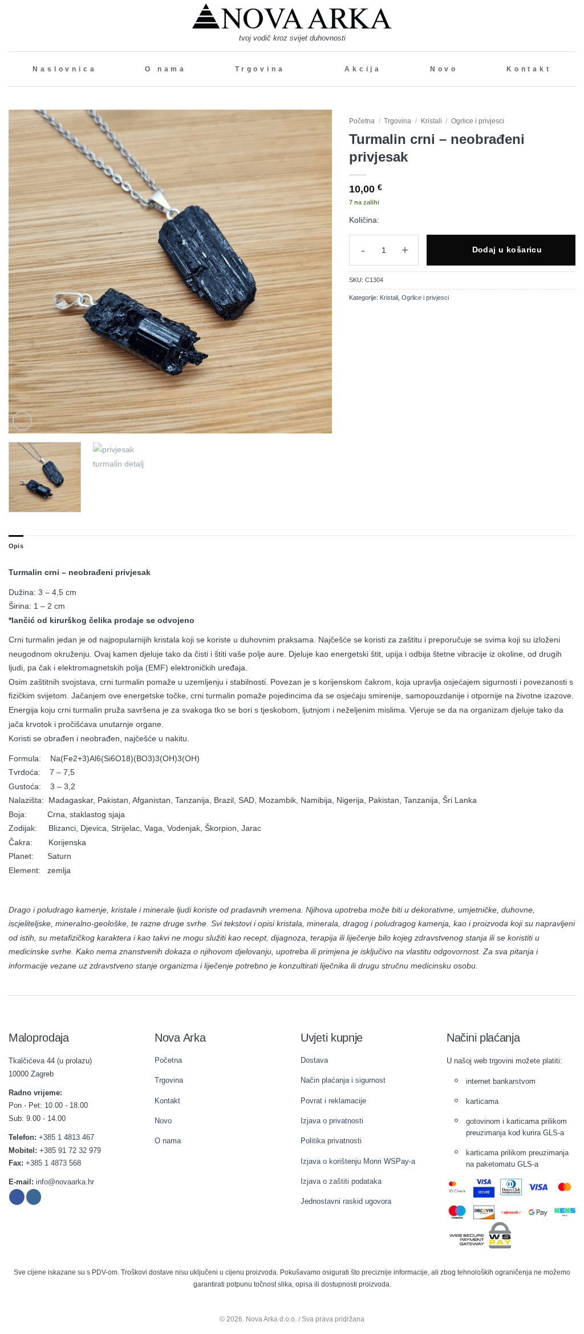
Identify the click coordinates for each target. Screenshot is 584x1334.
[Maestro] (457, 1212)
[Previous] (29, 271)
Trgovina (260, 69)
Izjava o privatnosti (332, 1120)
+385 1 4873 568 (53, 1163)
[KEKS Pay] (564, 1212)
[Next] (311, 271)
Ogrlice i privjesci (477, 121)
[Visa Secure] (483, 1187)
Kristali (431, 121)
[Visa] (538, 1187)
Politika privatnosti (331, 1140)
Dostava (314, 1060)
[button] (13, 25)
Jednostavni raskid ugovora (346, 1201)
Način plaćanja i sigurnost (343, 1080)
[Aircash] (510, 1212)
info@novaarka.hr (65, 1182)
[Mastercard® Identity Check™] (457, 1187)
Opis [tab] (16, 546)
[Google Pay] (538, 1212)
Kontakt (528, 69)
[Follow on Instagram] (34, 1197)
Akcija (363, 69)
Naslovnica (64, 69)
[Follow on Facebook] (17, 1197)
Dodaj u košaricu (507, 249)
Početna (362, 121)
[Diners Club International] (510, 1187)
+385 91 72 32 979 (70, 1150)
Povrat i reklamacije (333, 1100)
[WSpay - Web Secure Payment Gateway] (480, 1235)
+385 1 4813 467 (66, 1137)
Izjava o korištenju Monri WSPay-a (358, 1161)
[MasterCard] (564, 1187)
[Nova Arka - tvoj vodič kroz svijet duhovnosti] (292, 16)
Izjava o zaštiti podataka (341, 1181)
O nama (165, 69)
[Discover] (483, 1212)
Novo (444, 69)
